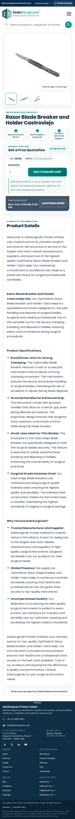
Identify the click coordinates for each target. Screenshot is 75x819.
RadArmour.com (48, 795)
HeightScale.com (48, 790)
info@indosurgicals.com (18, 725)
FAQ (41, 767)
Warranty (43, 763)
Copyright (6, 795)
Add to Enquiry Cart (47, 172)
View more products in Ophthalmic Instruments (38, 691)
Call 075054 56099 (53, 203)
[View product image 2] (24, 99)
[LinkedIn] (19, 744)
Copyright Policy (19, 807)
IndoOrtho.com (47, 786)
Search (68, 24)
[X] (12, 744)
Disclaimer (6, 790)
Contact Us (7, 767)
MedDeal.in (45, 781)
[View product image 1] (11, 98)
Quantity (14, 165)
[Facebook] (5, 744)
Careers (5, 771)
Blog (4, 782)
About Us (6, 758)
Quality (5, 763)
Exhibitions (7, 786)
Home (5, 754)
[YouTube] (26, 744)
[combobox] (33, 24)
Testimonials (45, 771)
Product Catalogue (47, 758)
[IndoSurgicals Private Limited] (21, 13)
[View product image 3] (37, 99)
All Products (45, 754)
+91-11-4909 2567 (15, 719)
